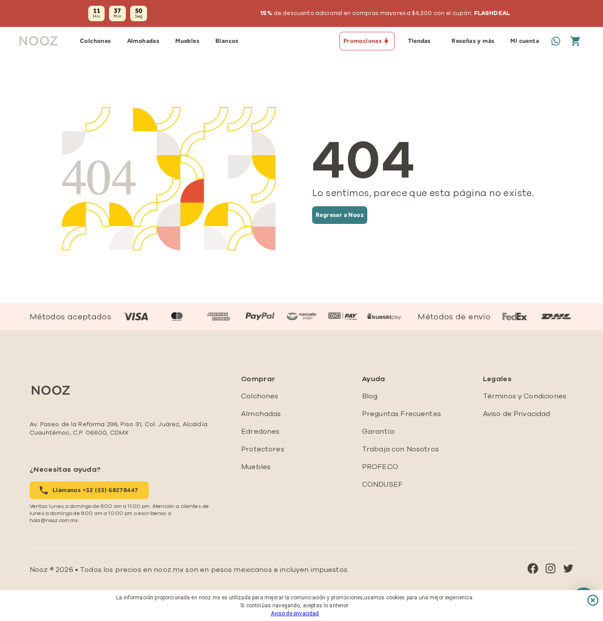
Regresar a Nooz (340, 215)
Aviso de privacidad (295, 613)
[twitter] (568, 570)
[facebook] (533, 570)
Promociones (362, 41)
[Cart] (575, 41)
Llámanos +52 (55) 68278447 (95, 490)
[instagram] (550, 570)
